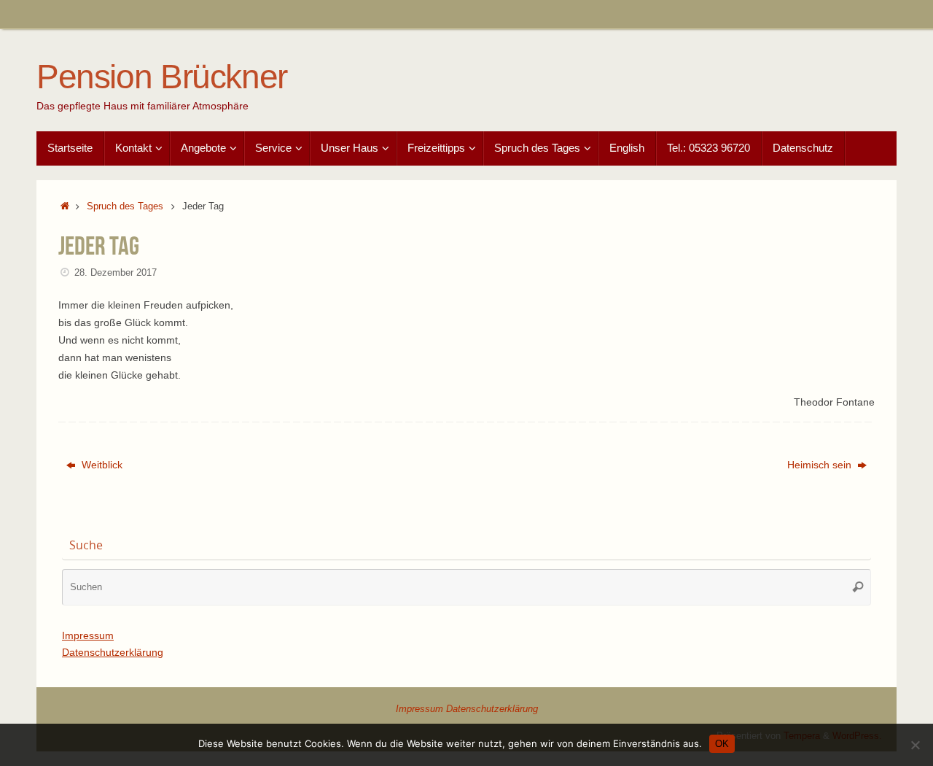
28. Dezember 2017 (115, 273)
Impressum (88, 635)
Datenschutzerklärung (112, 652)
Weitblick (100, 465)
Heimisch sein (820, 465)
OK (722, 743)
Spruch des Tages (125, 206)
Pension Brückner (161, 77)
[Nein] (914, 745)
